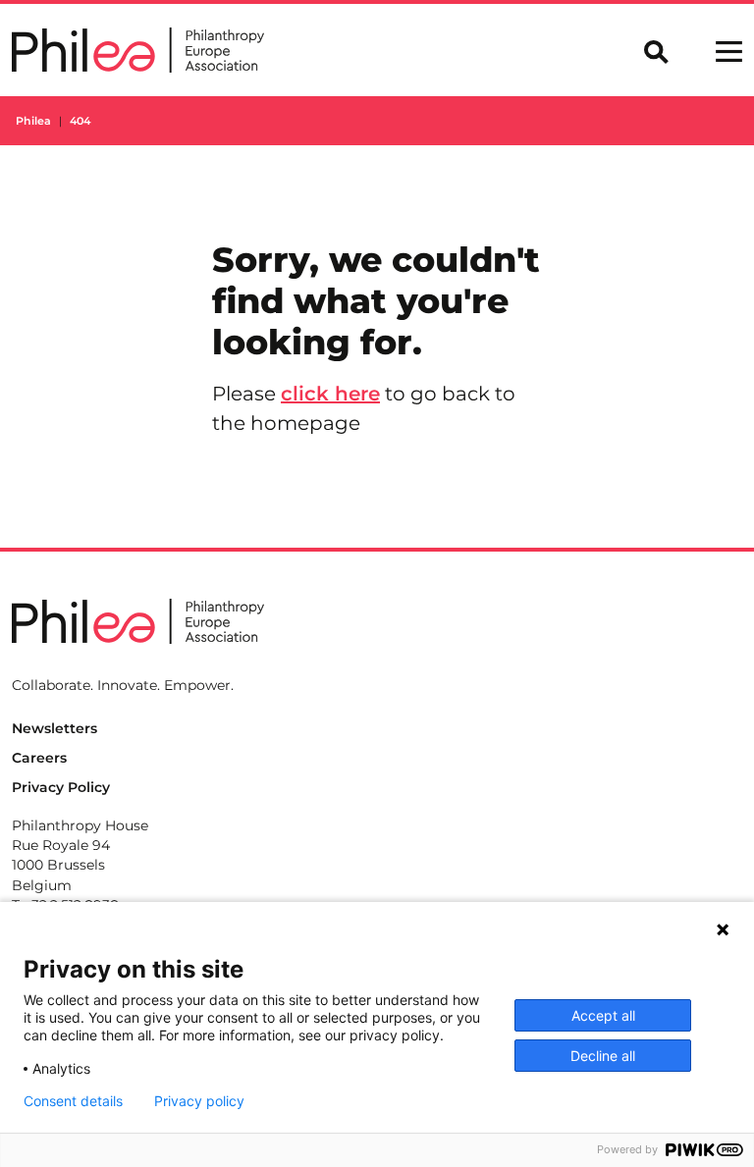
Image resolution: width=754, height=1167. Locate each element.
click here (330, 393)
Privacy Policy (61, 787)
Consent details (73, 1101)
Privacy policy (199, 1101)
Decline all (602, 1055)
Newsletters (54, 728)
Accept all (603, 1015)
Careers (39, 758)
